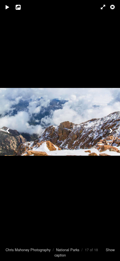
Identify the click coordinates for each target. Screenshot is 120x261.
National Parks (67, 249)
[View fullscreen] (100, 7)
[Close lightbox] (113, 7)
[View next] (111, 130)
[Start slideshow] (7, 7)
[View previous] (8, 130)
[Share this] (22, 7)
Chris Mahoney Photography (28, 249)
